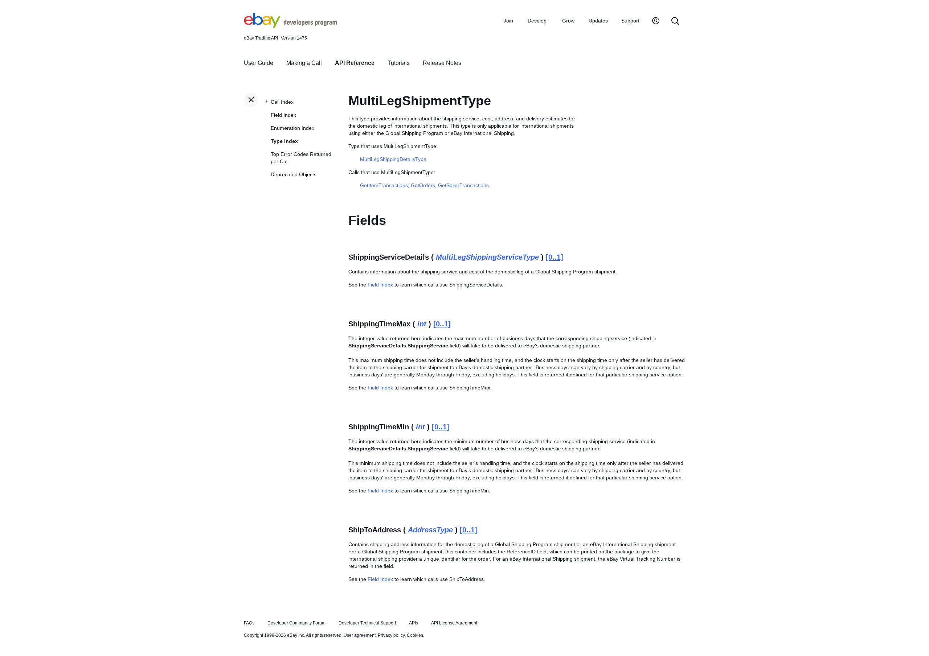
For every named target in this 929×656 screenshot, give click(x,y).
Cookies (415, 635)
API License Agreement (454, 623)
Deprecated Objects (293, 174)
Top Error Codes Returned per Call (301, 157)
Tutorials (399, 63)
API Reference (355, 63)
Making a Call (304, 63)
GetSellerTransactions (463, 185)
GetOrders (423, 185)
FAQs (249, 623)
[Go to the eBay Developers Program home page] (290, 26)
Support (630, 21)
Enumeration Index (292, 128)
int (421, 324)
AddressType (430, 530)
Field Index (283, 115)
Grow (568, 21)
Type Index (284, 141)
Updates (598, 21)
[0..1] (554, 257)
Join (508, 21)
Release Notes (442, 63)
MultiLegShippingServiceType (487, 257)
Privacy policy (391, 635)
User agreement (360, 635)
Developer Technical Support (367, 623)
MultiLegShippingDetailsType (393, 159)
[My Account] (656, 21)
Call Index (282, 102)
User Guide (258, 63)
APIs (413, 623)
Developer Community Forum (296, 623)
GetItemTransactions (384, 185)
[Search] (675, 21)
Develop (537, 21)
